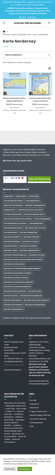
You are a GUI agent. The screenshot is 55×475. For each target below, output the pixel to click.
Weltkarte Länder (10, 250)
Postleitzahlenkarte (42, 219)
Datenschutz (32, 17)
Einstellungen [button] (10, 469)
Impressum (22, 17)
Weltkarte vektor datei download (36, 300)
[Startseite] (27, 23)
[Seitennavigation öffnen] (8, 23)
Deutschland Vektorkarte (13, 201)
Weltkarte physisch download (15, 255)
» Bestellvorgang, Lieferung (39, 415)
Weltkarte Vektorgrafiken (35, 305)
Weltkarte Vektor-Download (31, 296)
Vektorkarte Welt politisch (35, 228)
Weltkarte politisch (36, 255)
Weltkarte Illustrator (28, 246)
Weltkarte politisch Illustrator (16, 278)
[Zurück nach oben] (27, 138)
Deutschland (33, 196)
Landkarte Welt (9, 210)
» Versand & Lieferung (37, 419)
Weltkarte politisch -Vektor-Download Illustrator (23, 259)
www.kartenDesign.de (40, 383)
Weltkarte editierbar (12, 241)
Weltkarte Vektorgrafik (13, 305)
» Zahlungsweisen (36, 422)
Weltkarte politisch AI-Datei (14, 264)
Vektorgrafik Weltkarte (13, 228)
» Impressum (34, 404)
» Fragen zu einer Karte (38, 411)
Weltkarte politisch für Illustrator (17, 273)
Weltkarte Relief (35, 291)
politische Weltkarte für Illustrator (18, 219)
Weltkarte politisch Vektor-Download (18, 282)
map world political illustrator (30, 210)
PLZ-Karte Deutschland (12, 214)
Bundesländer (21, 196)
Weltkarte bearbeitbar (28, 232)
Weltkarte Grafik (10, 246)
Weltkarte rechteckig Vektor (15, 291)
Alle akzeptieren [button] (24, 469)
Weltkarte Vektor (10, 296)
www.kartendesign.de (12, 370)
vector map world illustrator (15, 223)
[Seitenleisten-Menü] (50, 69)
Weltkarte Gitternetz (31, 241)
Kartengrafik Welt (33, 201)
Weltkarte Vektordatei (12, 300)
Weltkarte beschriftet (12, 237)
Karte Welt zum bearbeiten (35, 205)
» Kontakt (32, 400)
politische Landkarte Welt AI (34, 214)
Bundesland (8, 196)
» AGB (31, 426)
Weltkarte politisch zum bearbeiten (17, 287)
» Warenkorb (34, 407)
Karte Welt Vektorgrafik (13, 205)
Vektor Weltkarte (10, 232)
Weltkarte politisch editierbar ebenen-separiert (22, 268)
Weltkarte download (31, 237)
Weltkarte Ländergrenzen (29, 250)
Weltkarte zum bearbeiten (13, 309)
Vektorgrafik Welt (36, 223)
